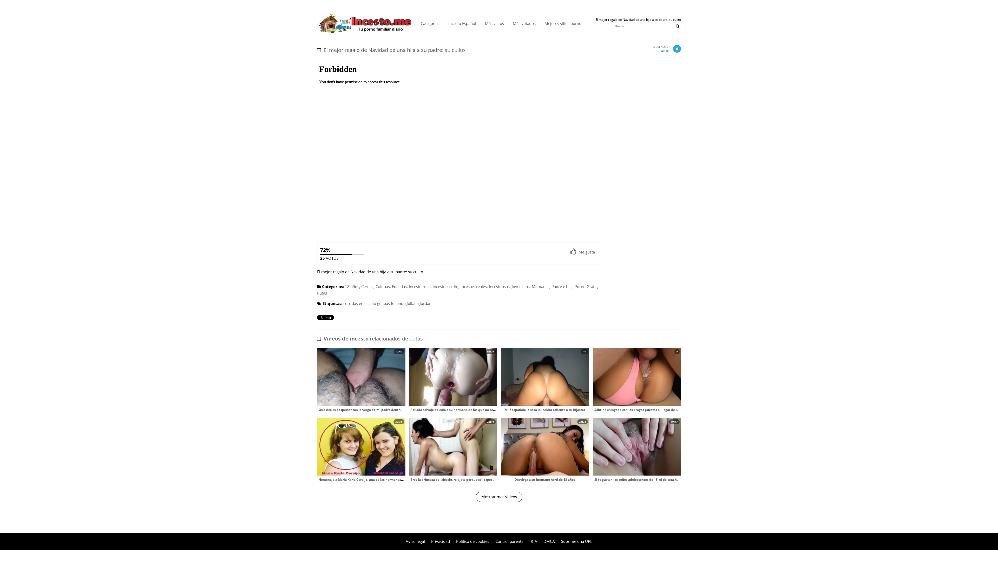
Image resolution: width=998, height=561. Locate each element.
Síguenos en (662, 48)
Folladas (399, 286)
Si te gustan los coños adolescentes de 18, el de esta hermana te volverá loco (653, 479)
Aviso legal (415, 541)
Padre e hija (562, 286)
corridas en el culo (359, 303)
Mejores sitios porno (562, 23)
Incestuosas (499, 286)
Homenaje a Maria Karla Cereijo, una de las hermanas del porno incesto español (380, 479)
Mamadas (540, 286)
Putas (322, 293)
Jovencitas (521, 286)
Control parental (509, 541)
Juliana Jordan (419, 303)
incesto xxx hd (445, 286)
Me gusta (587, 252)
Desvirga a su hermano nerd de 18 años (545, 479)
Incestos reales (474, 286)
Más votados (524, 23)
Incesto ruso (420, 286)
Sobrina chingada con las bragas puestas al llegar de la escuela (642, 410)
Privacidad (440, 541)
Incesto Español (462, 23)
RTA (534, 541)
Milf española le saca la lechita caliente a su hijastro (545, 410)
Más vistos (494, 23)
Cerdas (367, 286)
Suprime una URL (576, 541)
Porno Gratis (586, 286)
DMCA (549, 541)
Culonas (383, 286)
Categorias (430, 23)
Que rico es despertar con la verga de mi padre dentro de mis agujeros (373, 410)
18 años (352, 286)
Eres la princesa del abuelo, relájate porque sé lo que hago (455, 479)
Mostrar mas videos (499, 496)
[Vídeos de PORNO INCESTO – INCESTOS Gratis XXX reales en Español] (365, 10)
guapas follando (391, 303)
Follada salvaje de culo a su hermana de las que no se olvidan (458, 410)
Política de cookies (472, 541)
